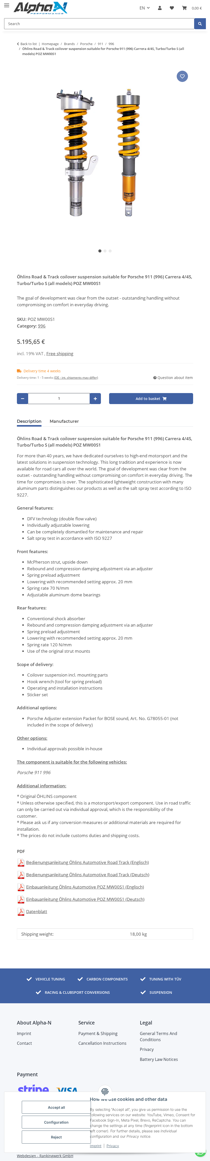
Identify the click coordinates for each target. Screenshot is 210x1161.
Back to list (28, 43)
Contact (24, 1043)
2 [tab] (105, 250)
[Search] (200, 23)
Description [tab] (29, 421)
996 (42, 326)
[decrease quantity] (22, 398)
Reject (56, 1137)
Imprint (95, 1146)
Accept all (56, 1107)
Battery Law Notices (159, 1059)
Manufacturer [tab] (64, 421)
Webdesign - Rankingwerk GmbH (45, 1155)
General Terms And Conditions (158, 1036)
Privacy (113, 1146)
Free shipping (59, 353)
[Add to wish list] (182, 76)
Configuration (56, 1122)
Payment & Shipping (98, 1033)
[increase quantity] (95, 398)
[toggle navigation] (6, 3)
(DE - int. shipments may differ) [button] (76, 377)
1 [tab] (99, 250)
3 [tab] (110, 250)
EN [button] (142, 8)
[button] (160, 8)
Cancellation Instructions (102, 1043)
